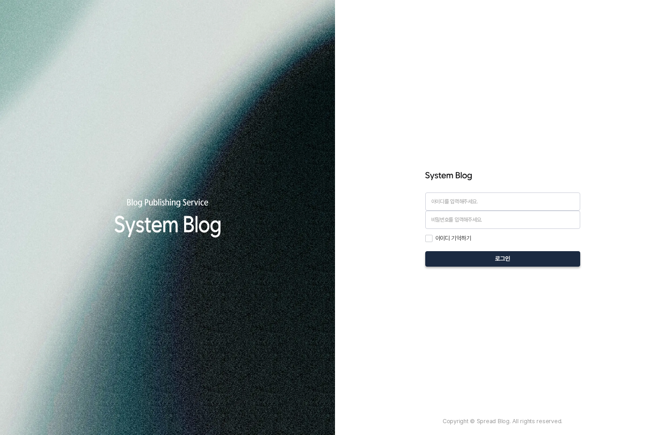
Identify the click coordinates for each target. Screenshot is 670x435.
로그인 (502, 258)
